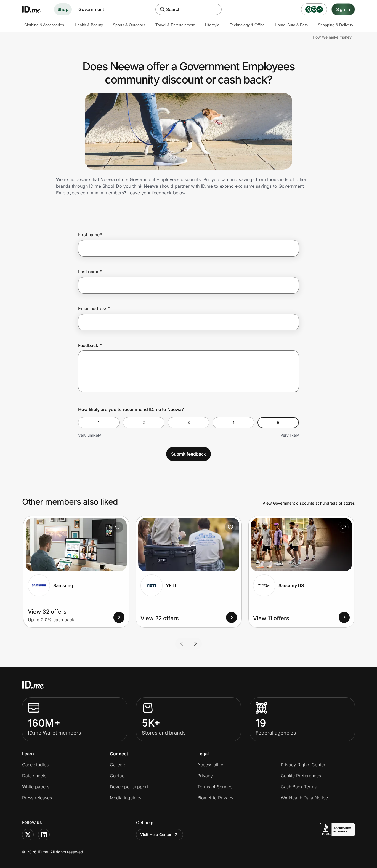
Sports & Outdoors (129, 25)
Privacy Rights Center (303, 764)
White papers (35, 786)
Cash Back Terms (299, 786)
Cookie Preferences (301, 775)
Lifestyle (212, 25)
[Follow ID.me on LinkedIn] (44, 834)
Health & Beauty (89, 25)
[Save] (117, 527)
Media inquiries (125, 797)
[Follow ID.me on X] (28, 834)
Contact (118, 775)
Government (91, 9)
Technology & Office (247, 25)
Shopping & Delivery (335, 25)
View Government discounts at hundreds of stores (308, 503)
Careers (118, 764)
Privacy (205, 775)
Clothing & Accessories (44, 25)
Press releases (37, 797)
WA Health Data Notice (304, 797)
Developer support (129, 786)
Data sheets (34, 775)
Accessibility (210, 764)
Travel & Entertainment (175, 25)
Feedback (90, 345)
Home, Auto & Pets (291, 25)
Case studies (35, 764)
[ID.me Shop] (34, 9)
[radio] (99, 422)
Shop (62, 9)
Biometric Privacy (215, 797)
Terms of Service (214, 786)
